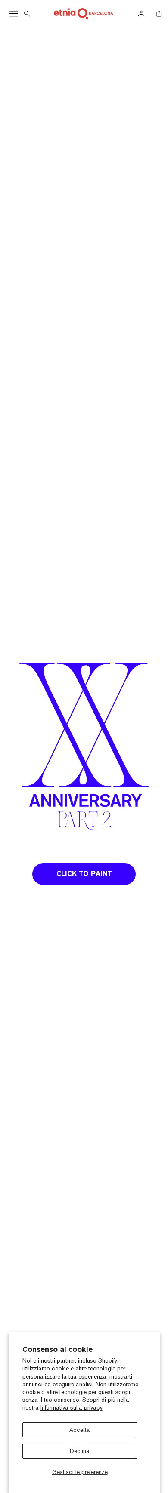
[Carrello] (159, 14)
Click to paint (84, 874)
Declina (80, 1450)
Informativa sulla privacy (71, 1407)
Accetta (79, 1429)
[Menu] (14, 14)
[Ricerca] (27, 14)
